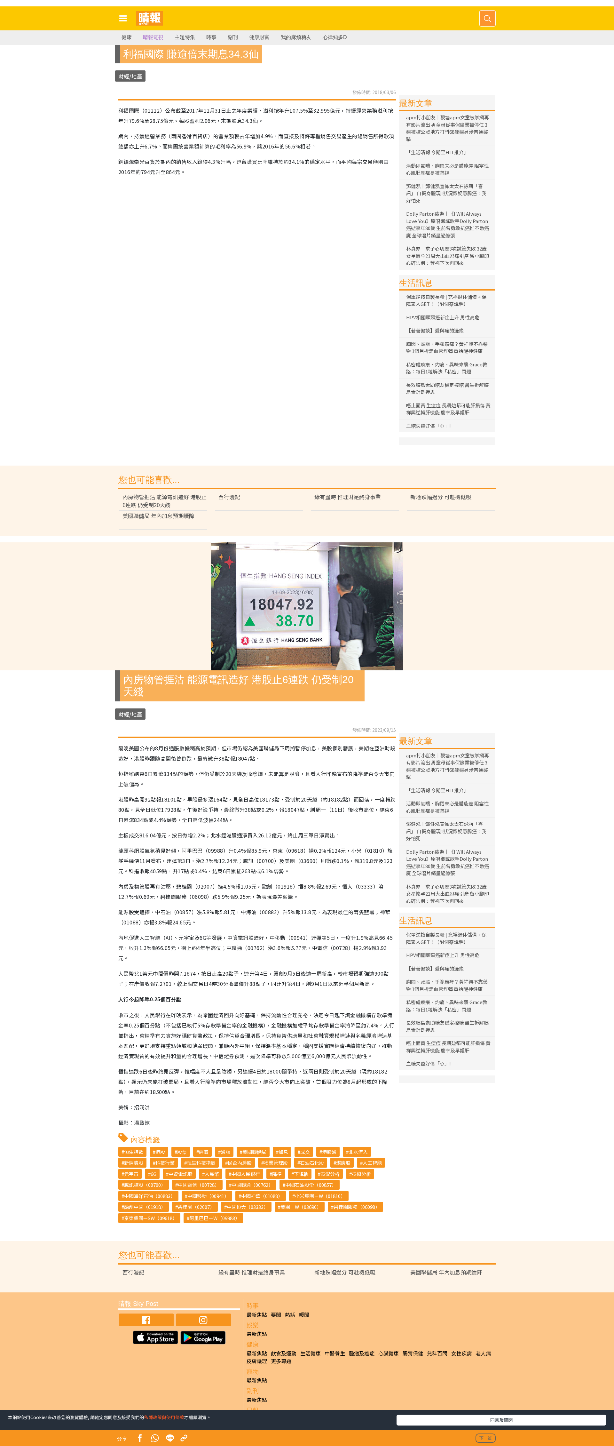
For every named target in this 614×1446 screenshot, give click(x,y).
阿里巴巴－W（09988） (214, 1218)
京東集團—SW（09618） (150, 1218)
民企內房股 (240, 1162)
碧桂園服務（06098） (357, 1206)
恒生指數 (133, 1151)
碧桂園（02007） (196, 1206)
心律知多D (335, 37)
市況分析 (330, 1173)
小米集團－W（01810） (320, 1196)
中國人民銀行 (245, 1173)
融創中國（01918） (145, 1206)
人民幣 (212, 1173)
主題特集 (185, 37)
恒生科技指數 (201, 1162)
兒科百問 (437, 1353)
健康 (127, 37)
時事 (211, 37)
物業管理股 (276, 1162)
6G (153, 1173)
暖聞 (304, 1314)
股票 (182, 1151)
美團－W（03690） (300, 1206)
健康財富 (259, 37)
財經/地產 (130, 76)
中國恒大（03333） (247, 1206)
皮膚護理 (257, 1361)
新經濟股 (133, 1162)
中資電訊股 (181, 1173)
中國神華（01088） (262, 1196)
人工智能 (372, 1162)
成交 (305, 1151)
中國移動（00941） (208, 1196)
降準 (277, 1173)
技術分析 (361, 1173)
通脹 (225, 1151)
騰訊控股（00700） (145, 1184)
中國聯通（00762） (252, 1184)
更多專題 (281, 1361)
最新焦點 (257, 1314)
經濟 (204, 1151)
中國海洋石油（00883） (149, 1196)
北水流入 (358, 1151)
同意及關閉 (501, 1420)
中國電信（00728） (198, 1184)
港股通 (329, 1151)
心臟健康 (388, 1353)
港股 (160, 1151)
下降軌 (301, 1173)
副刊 (233, 37)
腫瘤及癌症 (361, 1353)
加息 (283, 1151)
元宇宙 (131, 1173)
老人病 (483, 1353)
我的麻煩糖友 (296, 37)
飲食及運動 (283, 1353)
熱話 (290, 1314)
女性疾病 (461, 1353)
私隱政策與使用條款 (164, 1417)
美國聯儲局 (254, 1151)
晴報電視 (153, 37)
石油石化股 (312, 1162)
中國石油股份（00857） (310, 1184)
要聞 (276, 1314)
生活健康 (310, 1353)
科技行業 (165, 1162)
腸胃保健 (413, 1353)
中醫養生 (335, 1353)
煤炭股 (343, 1162)
